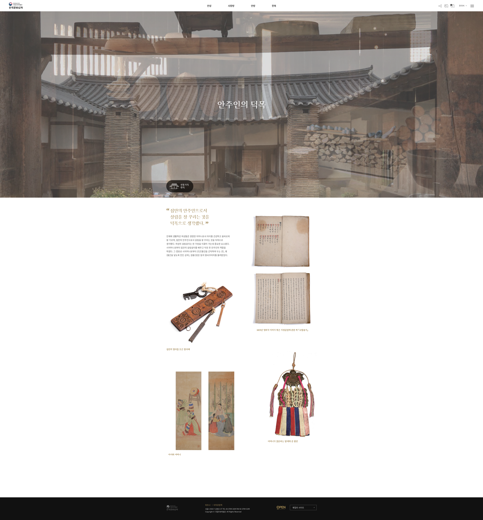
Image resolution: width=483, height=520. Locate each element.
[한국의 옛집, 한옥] (179, 186)
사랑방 (231, 6)
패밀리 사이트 (298, 507)
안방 (253, 6)
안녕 (209, 6)
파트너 (207, 505)
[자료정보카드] (452, 6)
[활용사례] (446, 6)
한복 (274, 6)
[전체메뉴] (472, 6)
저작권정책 (217, 505)
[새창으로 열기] (281, 508)
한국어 (461, 5)
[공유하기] (440, 6)
